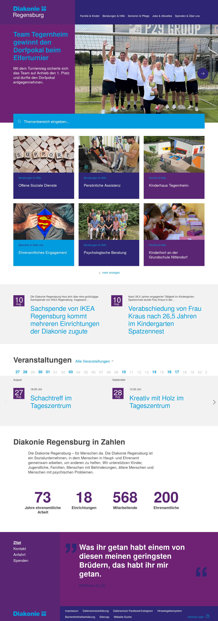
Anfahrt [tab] (19, 554)
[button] (202, 73)
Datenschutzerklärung (96, 611)
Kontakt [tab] (19, 548)
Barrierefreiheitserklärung (80, 617)
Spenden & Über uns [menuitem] (187, 16)
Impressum (71, 611)
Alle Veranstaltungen (92, 361)
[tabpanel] (139, 569)
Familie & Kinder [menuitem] (90, 16)
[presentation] (6, 402)
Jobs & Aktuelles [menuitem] (162, 16)
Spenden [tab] (20, 560)
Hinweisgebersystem (169, 611)
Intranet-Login (196, 617)
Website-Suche (123, 617)
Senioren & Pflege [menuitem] (138, 16)
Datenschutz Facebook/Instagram (133, 611)
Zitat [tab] (17, 542)
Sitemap (104, 617)
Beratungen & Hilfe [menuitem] (113, 16)
